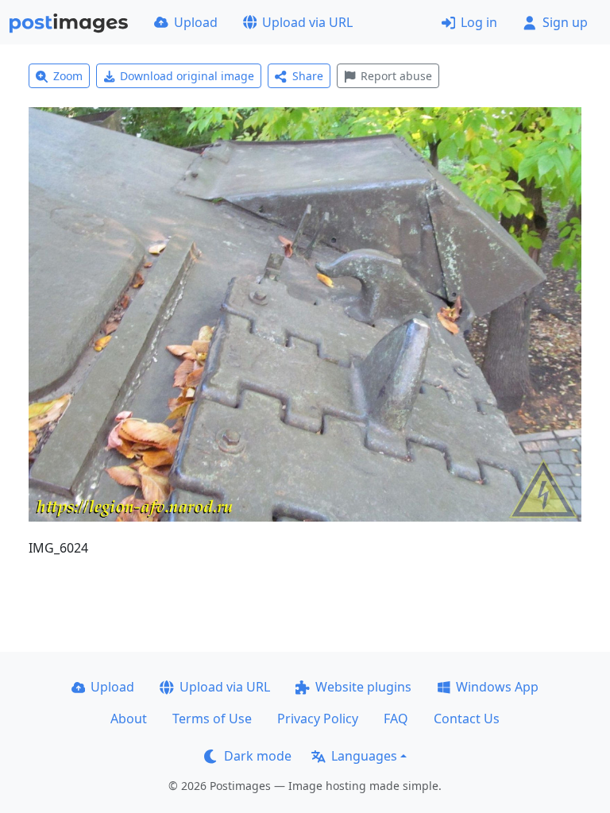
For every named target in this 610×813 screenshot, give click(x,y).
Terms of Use (212, 718)
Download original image (187, 75)
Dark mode (257, 756)
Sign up (565, 22)
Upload (196, 22)
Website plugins (363, 686)
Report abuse (396, 75)
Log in (479, 22)
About (128, 718)
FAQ (396, 718)
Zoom (68, 75)
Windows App (497, 686)
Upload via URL (307, 22)
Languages (364, 756)
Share (307, 75)
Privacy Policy (317, 718)
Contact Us (467, 718)
